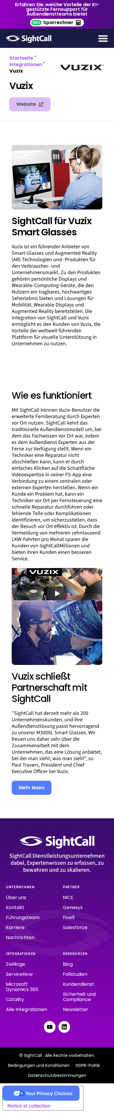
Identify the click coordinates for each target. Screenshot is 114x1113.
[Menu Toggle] (103, 38)
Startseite (21, 58)
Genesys (73, 907)
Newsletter (75, 1009)
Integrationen (25, 64)
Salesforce (75, 927)
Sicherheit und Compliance (79, 997)
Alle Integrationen (26, 1009)
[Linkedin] (64, 1027)
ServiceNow (19, 974)
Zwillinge (15, 964)
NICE (68, 897)
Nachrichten (20, 937)
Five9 (69, 917)
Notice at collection (29, 1106)
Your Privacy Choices (48, 1093)
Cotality (15, 999)
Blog (68, 964)
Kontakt (15, 907)
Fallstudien (75, 974)
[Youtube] (50, 1027)
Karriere (15, 927)
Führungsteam (22, 917)
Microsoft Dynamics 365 (22, 987)
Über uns (16, 897)
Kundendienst (78, 984)
